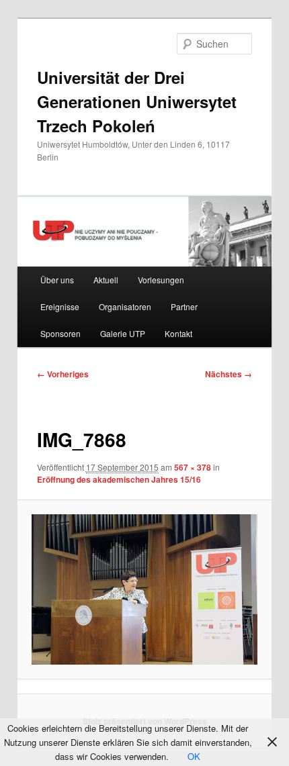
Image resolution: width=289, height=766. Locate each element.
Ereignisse (59, 306)
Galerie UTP (122, 333)
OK (194, 756)
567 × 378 (192, 467)
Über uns (57, 279)
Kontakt (178, 333)
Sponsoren (60, 333)
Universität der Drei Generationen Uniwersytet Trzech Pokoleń (137, 101)
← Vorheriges (63, 374)
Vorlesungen (161, 279)
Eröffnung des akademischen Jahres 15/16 (119, 479)
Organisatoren (125, 306)
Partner (184, 306)
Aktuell (105, 279)
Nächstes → (228, 374)
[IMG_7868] (144, 589)
